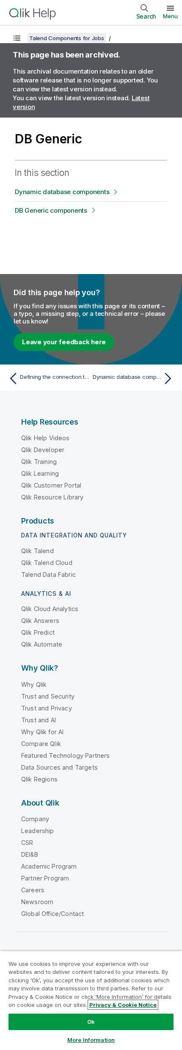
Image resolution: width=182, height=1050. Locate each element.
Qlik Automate (41, 644)
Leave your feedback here (64, 342)
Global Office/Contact (52, 913)
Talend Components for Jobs (66, 38)
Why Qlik (34, 684)
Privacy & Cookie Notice (123, 1004)
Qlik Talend (37, 550)
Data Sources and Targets (59, 767)
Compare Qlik (41, 743)
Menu (170, 16)
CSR (27, 842)
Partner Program (45, 878)
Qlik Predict (38, 632)
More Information (91, 1039)
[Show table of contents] (17, 38)
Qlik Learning (40, 473)
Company (35, 818)
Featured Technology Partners (65, 755)
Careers (32, 890)
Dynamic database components (62, 192)
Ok (91, 1021)
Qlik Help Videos (45, 437)
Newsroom (37, 901)
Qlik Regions (39, 779)
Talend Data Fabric (48, 574)
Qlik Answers (40, 620)
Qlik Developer (42, 449)
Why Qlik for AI (42, 731)
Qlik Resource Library (52, 497)
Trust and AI (38, 720)
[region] (91, 1000)
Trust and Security (47, 696)
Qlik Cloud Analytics (49, 608)
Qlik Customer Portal (51, 485)
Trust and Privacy (46, 708)
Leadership (37, 830)
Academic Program (49, 866)
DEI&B (29, 854)
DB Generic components (51, 210)
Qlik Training (39, 461)
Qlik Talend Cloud (46, 562)
